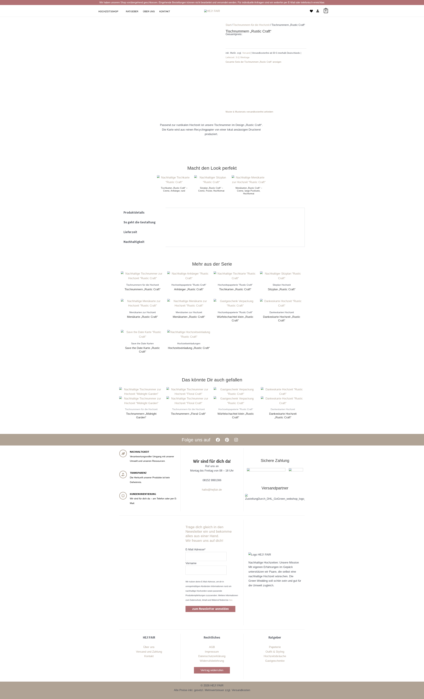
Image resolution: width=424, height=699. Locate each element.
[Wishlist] (311, 11)
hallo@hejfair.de (212, 489)
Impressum (212, 651)
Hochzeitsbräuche (275, 656)
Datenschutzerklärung (211, 656)
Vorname (191, 563)
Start (228, 25)
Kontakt (149, 656)
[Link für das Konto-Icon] (317, 10)
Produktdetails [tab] (134, 212)
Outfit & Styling (274, 651)
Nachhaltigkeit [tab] (134, 242)
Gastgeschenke (275, 660)
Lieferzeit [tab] (130, 232)
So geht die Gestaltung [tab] (140, 222)
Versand (246, 53)
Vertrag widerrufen (212, 670)
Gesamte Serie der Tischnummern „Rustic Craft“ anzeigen (253, 62)
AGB (212, 647)
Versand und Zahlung (149, 651)
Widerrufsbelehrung (212, 660)
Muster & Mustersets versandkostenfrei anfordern (249, 112)
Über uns (149, 647)
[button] (119, 11)
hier (230, 600)
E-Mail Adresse (196, 549)
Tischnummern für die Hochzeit (251, 25)
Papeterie (275, 647)
